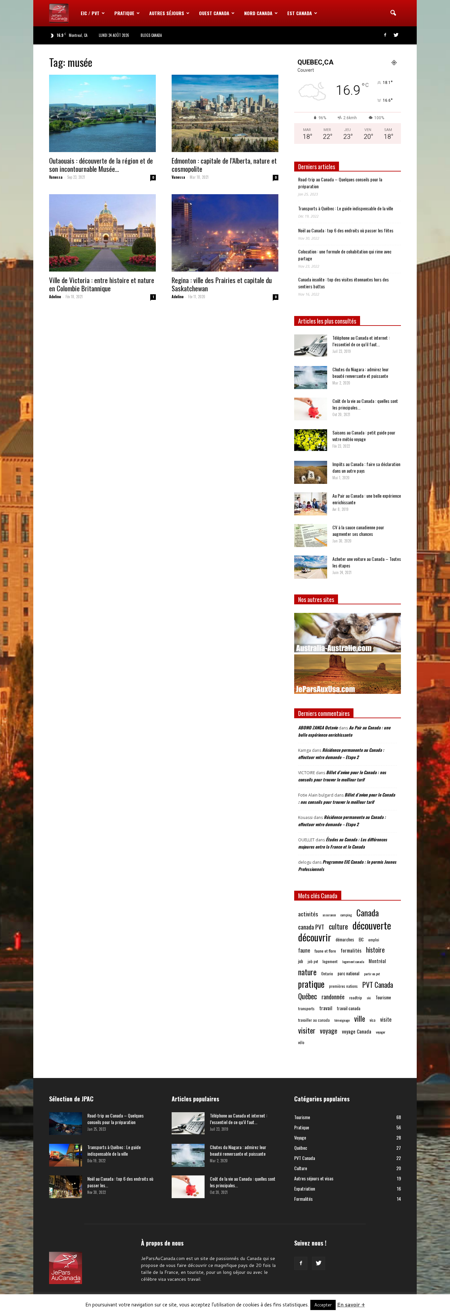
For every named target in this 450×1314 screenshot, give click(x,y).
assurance (329, 914)
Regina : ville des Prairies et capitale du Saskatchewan (222, 284)
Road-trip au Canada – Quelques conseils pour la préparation (340, 183)
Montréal (377, 961)
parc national (348, 973)
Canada (367, 912)
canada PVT (311, 926)
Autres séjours (166, 13)
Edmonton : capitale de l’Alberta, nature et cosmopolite (224, 164)
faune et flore (325, 951)
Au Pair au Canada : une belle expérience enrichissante (366, 499)
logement (330, 961)
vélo (301, 1042)
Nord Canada (258, 13)
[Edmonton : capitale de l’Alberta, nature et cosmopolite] (225, 113)
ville (359, 1018)
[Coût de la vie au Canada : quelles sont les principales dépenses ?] (310, 409)
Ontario (327, 973)
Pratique (124, 13)
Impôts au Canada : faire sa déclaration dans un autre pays (366, 467)
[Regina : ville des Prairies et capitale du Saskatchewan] (225, 233)
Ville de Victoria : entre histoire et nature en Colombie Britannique (101, 284)
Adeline (55, 296)
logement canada (353, 961)
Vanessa (56, 177)
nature (307, 971)
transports (306, 1008)
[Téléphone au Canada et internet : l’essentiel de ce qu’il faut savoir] (310, 345)
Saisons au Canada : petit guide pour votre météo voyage (363, 435)
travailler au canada (314, 1020)
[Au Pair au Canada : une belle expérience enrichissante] (310, 503)
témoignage (342, 1020)
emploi (373, 939)
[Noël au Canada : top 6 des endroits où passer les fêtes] (65, 1186)
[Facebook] (385, 35)
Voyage (300, 1137)
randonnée (333, 996)
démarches (345, 939)
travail (325, 1008)
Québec (307, 996)
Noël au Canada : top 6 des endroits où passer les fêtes (345, 230)
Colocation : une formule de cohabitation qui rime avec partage (344, 255)
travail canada (348, 1008)
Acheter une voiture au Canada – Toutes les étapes (366, 562)
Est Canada (299, 13)
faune (304, 950)
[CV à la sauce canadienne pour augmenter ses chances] (310, 535)
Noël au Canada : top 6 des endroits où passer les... (120, 1182)
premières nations (343, 986)
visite (385, 1019)
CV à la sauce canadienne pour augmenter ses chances (358, 530)
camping (346, 914)
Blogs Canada (151, 35)
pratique (311, 984)
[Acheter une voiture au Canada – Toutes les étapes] (310, 567)
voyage (328, 1030)
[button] (393, 13)
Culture (300, 1168)
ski (369, 997)
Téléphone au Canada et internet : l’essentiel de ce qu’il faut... (361, 341)
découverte (371, 925)
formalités (351, 950)
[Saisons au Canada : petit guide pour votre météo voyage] (310, 440)
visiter (306, 1030)
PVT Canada (377, 984)
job (300, 961)
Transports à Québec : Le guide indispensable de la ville (345, 208)
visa (373, 1020)
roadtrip (355, 997)
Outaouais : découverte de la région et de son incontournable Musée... (101, 164)
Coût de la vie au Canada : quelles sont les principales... (365, 404)
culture (338, 926)
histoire (375, 949)
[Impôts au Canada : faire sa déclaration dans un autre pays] (310, 472)
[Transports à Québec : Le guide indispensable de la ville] (65, 1155)
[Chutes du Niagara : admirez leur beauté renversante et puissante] (310, 377)
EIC (361, 939)
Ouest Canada (214, 13)
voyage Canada (356, 1031)
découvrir (314, 936)
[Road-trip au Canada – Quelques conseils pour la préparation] (65, 1123)
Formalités (303, 1198)
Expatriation (304, 1188)
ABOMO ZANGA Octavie (318, 727)
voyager (380, 1032)
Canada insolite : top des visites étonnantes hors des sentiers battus (343, 283)
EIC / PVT (90, 13)
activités (308, 913)
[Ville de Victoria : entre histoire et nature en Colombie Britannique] (102, 233)
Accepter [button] (323, 1305)
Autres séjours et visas (313, 1178)
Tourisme (383, 997)
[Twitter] (396, 35)
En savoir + (351, 1304)
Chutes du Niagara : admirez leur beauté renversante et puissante (360, 372)
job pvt (313, 961)
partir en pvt (372, 973)
